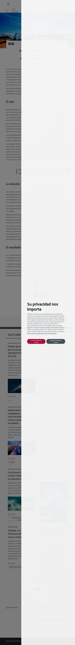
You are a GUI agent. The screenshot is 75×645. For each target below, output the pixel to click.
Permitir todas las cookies (36, 341)
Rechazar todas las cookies (55, 341)
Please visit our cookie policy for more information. (42, 333)
